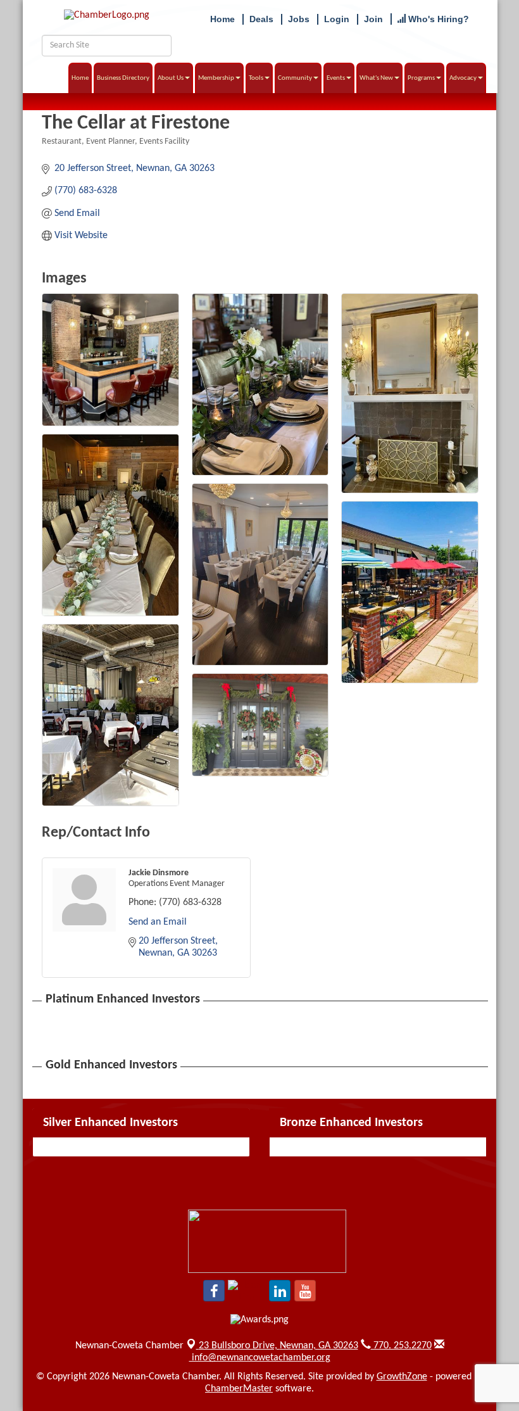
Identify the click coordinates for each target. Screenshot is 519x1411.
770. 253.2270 (401, 1346)
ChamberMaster (239, 1389)
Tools (256, 78)
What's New (376, 78)
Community (295, 78)
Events (336, 78)
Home (80, 78)
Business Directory (123, 78)
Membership (216, 78)
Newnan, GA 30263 (278, 1346)
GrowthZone (402, 1377)
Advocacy (463, 78)
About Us (171, 78)
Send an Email (157, 922)
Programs (421, 78)
